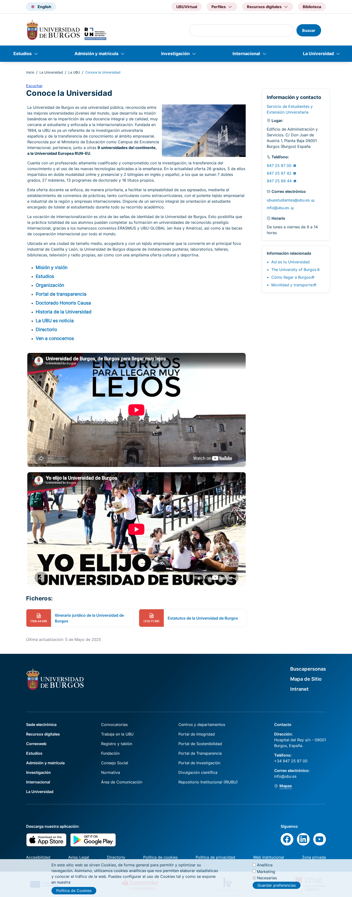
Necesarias (267, 877)
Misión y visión (52, 267)
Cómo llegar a (291, 277)
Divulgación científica (197, 772)
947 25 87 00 (280, 165)
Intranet (299, 689)
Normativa (110, 772)
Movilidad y (292, 284)
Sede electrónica (41, 724)
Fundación (110, 753)
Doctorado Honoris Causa (63, 303)
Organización (50, 285)
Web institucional (268, 857)
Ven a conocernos (55, 338)
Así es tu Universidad (290, 261)
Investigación (175, 53)
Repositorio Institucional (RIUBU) (208, 782)
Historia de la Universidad (63, 312)
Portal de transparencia (61, 294)
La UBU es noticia (55, 320)
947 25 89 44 (280, 180)
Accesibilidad (38, 857)
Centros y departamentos (201, 724)
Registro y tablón (116, 743)
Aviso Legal (78, 857)
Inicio (30, 72)
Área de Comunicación (121, 782)
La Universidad (318, 53)
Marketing (266, 871)
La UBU (74, 72)
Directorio (46, 329)
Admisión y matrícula (96, 53)
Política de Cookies (73, 890)
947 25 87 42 (280, 173)
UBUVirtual (186, 6)
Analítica (265, 864)
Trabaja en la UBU (117, 734)
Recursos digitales (43, 734)
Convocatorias (114, 724)
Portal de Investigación (199, 762)
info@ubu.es (278, 207)
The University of (293, 269)
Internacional (246, 53)
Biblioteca (312, 6)
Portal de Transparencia (200, 753)
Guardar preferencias (276, 885)
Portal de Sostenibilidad (200, 743)
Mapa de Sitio (306, 679)
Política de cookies (160, 857)
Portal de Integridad (196, 734)
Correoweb (36, 743)
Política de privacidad (215, 857)
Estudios (22, 53)
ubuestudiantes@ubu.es (289, 200)
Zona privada (314, 857)
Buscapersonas (308, 669)
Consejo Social (114, 762)
